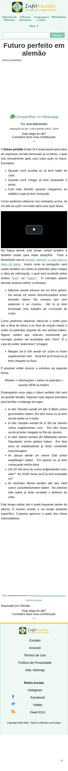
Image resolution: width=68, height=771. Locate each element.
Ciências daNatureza (9, 18)
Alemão (25, 605)
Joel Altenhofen (37, 124)
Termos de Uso (35, 655)
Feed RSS (37, 712)
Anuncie (35, 648)
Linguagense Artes (41, 18)
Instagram (35, 690)
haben (32, 278)
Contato (35, 640)
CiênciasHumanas (25, 18)
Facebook (37, 697)
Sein (15, 278)
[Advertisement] (34, 557)
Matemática (59, 17)
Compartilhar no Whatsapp (36, 117)
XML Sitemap (35, 670)
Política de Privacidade (34, 663)
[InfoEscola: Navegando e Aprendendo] (34, 7)
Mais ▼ (34, 26)
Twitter (37, 705)
